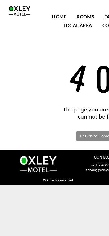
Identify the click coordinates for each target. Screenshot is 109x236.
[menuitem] (59, 17)
